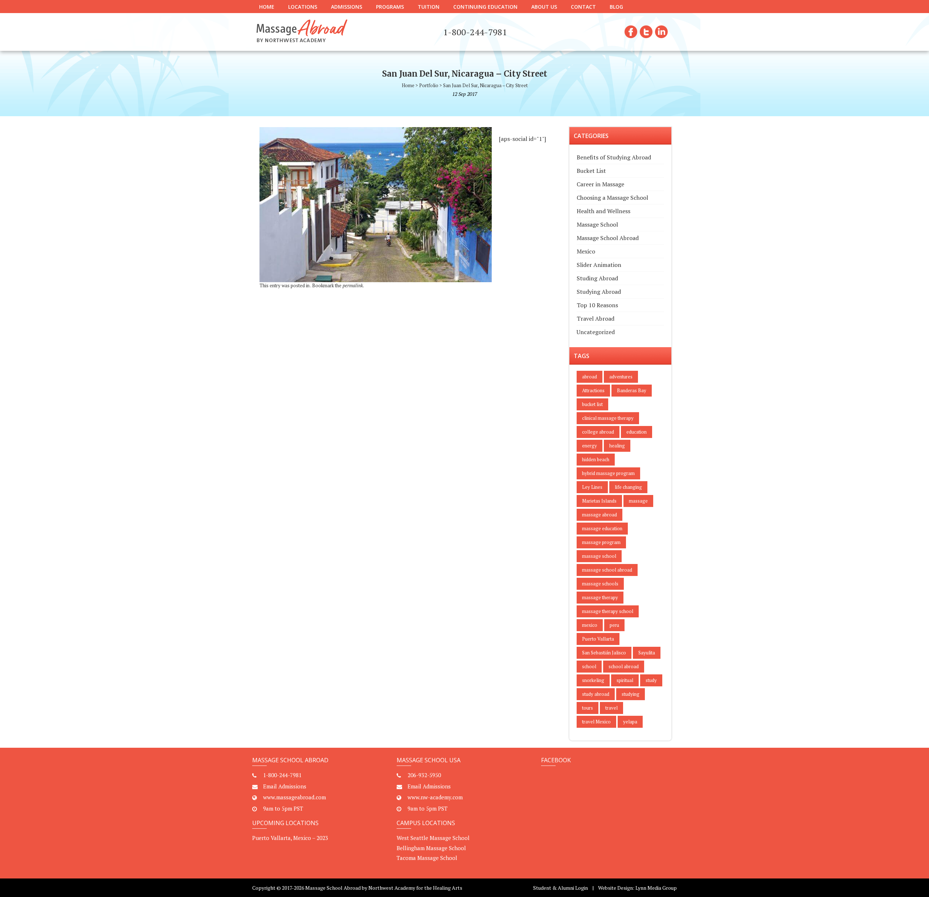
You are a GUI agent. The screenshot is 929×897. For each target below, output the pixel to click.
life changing (628, 487)
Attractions (593, 390)
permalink (353, 285)
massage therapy (600, 597)
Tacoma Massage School (427, 857)
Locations (302, 6)
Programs (390, 6)
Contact (583, 6)
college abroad (598, 432)
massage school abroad (607, 570)
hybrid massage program (608, 473)
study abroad (595, 694)
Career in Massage (600, 184)
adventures (621, 376)
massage (638, 501)
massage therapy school (607, 611)
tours (587, 708)
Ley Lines (592, 487)
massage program (601, 542)
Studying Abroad (599, 292)
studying (630, 694)
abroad (589, 376)
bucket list (592, 404)
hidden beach (595, 459)
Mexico (586, 251)
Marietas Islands (599, 501)
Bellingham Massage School (431, 848)
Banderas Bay (631, 390)
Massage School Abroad (608, 238)
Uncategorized (596, 332)
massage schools (600, 583)
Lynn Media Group (656, 887)
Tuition (428, 6)
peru (614, 625)
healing (617, 445)
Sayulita (646, 652)
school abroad (624, 666)
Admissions (346, 6)
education (636, 432)
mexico (589, 625)
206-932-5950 (424, 775)
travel (611, 708)
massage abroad (599, 514)
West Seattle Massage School (433, 837)
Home (266, 6)
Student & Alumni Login (560, 887)
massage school (599, 556)
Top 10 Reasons (597, 305)
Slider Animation (599, 265)
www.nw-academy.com (435, 797)
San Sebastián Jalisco (604, 652)
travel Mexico (596, 721)
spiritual (625, 680)
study (651, 680)
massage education (602, 528)
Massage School (597, 224)
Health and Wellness (603, 211)
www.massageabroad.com (294, 797)
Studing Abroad (597, 278)
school (589, 666)
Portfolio (428, 85)
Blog (616, 6)
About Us (544, 6)
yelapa (630, 721)
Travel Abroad (595, 318)
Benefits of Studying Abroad (614, 157)
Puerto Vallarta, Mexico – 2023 (290, 837)
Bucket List (591, 171)
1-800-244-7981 (282, 775)
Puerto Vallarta (598, 639)
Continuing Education (485, 6)
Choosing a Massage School (612, 198)
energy (589, 445)
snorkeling (593, 680)
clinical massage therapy (608, 418)
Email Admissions (284, 786)
